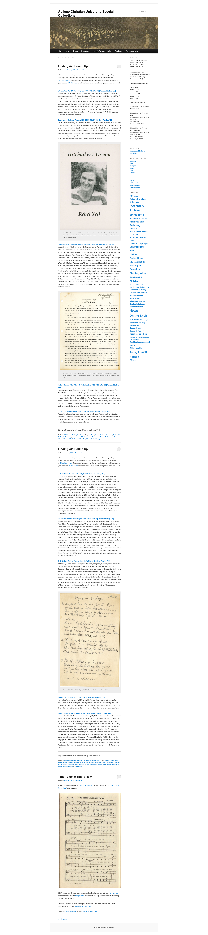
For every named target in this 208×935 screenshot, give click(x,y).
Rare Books (118, 51)
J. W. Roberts (109, 762)
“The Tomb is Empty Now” (75, 776)
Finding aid (116, 435)
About (67, 51)
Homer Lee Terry (89, 762)
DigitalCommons (64, 80)
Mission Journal (135, 298)
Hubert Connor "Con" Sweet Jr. (81, 437)
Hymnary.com (114, 893)
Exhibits (75, 51)
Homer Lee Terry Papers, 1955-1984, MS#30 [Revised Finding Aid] (82, 697)
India (103, 762)
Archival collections (70, 760)
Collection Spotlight (139, 243)
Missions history (137, 301)
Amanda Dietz (81, 70)
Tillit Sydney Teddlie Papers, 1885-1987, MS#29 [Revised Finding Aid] (84, 561)
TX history (134, 360)
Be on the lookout (138, 237)
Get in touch (73, 83)
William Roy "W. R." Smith (86, 439)
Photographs (145, 320)
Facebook (133, 161)
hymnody (133, 284)
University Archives (132, 51)
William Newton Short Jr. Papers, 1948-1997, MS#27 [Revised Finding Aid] (86, 518)
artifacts (133, 228)
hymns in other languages (83, 906)
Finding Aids (85, 51)
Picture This (134, 323)
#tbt (131, 195)
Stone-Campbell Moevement (93, 764)
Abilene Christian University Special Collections (86, 13)
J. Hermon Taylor (103, 437)
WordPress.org (135, 187)
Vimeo (132, 170)
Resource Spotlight (70, 911)
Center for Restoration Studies (102, 51)
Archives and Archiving (84, 760)
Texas (76, 439)
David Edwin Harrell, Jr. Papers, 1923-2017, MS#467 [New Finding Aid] (84, 713)
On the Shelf (138, 315)
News (82, 435)
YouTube (132, 173)
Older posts (62, 919)
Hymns (140, 284)
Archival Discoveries (138, 218)
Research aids (135, 328)
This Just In (136, 348)
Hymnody (95, 437)
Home (60, 51)
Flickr (131, 163)
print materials (134, 325)
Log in (132, 181)
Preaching (142, 323)
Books (132, 240)
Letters (132, 293)
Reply (97, 439)
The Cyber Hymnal (85, 785)
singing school (79, 764)
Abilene (92, 435)
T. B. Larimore (134, 340)
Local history (141, 292)
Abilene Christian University (103, 435)
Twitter (132, 168)
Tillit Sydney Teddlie (113, 764)
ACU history (68, 435)
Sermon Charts (69, 439)
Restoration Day (135, 337)
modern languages (69, 764)
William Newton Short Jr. (65, 766)
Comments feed (135, 185)
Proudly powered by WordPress (104, 927)
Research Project (137, 331)
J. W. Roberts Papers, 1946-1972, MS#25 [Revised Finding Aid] (81, 474)
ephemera (133, 262)
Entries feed (134, 183)
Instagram (133, 166)
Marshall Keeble (136, 295)
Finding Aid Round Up (73, 66)
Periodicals (135, 319)
